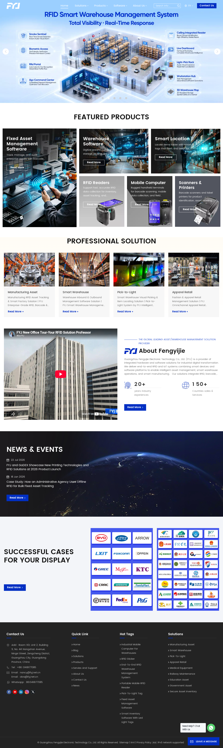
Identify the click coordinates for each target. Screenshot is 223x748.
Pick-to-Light (126, 292)
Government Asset (181, 686)
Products (100, 6)
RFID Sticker (128, 659)
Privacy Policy (143, 742)
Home (64, 6)
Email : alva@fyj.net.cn (24, 677)
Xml (132, 742)
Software (119, 6)
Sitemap (123, 742)
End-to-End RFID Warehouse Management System (131, 671)
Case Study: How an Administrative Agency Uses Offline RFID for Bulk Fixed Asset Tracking (46, 484)
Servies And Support (85, 668)
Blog (75, 650)
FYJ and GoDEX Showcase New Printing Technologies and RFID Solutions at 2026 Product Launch (48, 467)
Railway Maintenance (182, 674)
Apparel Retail (182, 292)
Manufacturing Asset (22, 292)
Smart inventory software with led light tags (132, 718)
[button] (97, 98)
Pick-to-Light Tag (131, 693)
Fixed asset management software (129, 703)
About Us (139, 6)
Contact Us (207, 6)
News (76, 686)
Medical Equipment (181, 668)
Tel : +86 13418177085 (23, 667)
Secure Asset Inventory (183, 691)
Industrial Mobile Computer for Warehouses (131, 649)
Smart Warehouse (76, 292)
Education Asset (179, 680)
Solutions (80, 6)
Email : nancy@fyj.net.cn (25, 673)
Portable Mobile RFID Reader (133, 685)
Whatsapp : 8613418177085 (27, 682)
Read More (16, 312)
